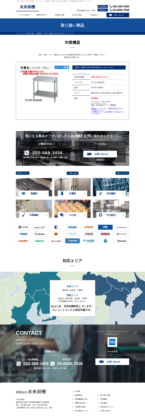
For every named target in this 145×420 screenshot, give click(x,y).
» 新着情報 (77, 395)
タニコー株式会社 (98, 82)
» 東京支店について (106, 407)
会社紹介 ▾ (94, 15)
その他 (72, 215)
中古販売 (111, 215)
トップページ (20, 33)
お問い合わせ (119, 15)
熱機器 (34, 193)
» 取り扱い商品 (104, 395)
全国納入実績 (59, 15)
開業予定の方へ (42, 15)
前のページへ (23, 173)
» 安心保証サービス (80, 411)
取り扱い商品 (77, 15)
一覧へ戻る (73, 173)
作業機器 (38, 33)
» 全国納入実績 (78, 407)
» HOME (76, 391)
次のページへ (122, 173)
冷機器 (72, 193)
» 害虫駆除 (102, 399)
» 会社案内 (102, 403)
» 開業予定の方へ (79, 403)
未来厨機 (27, 7)
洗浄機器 (111, 193)
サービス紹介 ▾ (24, 15)
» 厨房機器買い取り (80, 399)
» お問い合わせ (104, 411)
